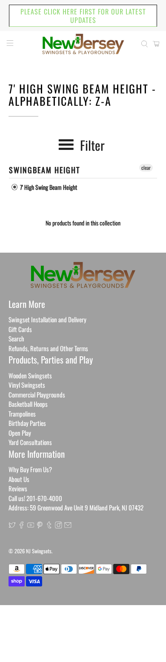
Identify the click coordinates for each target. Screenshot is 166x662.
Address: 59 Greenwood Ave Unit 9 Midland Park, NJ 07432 (76, 507)
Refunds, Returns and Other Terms (48, 348)
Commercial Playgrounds (37, 394)
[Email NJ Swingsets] (68, 525)
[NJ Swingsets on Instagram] (58, 525)
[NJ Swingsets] (83, 44)
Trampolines (22, 413)
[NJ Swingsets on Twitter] (12, 525)
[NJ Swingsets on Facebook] (21, 525)
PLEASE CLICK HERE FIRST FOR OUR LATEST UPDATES (83, 15)
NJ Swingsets (39, 551)
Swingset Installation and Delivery (47, 319)
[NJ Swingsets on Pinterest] (39, 525)
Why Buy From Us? (30, 469)
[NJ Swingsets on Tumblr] (49, 525)
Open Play (20, 432)
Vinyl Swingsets (27, 384)
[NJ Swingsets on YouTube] (30, 525)
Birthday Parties (27, 423)
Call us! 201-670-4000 (35, 498)
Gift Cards (20, 329)
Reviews (18, 488)
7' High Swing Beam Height (48, 187)
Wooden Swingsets (30, 375)
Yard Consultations (30, 442)
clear (146, 167)
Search (16, 338)
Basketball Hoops (28, 403)
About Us (19, 479)
